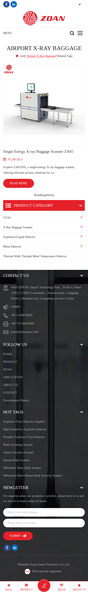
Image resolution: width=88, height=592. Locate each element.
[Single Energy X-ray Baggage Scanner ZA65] (44, 105)
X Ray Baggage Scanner (17, 227)
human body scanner (16, 460)
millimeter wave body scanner (22, 467)
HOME (7, 354)
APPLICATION (13, 377)
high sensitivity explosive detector (25, 429)
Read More (18, 183)
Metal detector (12, 246)
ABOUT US (10, 385)
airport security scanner (18, 452)
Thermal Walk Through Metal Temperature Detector (35, 256)
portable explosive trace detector (24, 437)
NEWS (7, 369)
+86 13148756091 (22, 315)
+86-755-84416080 (22, 323)
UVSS (7, 217)
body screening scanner (18, 444)
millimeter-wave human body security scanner (32, 475)
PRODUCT (10, 361)
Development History (16, 400)
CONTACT (10, 392)
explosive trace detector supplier (24, 421)
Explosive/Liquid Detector (19, 237)
